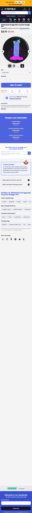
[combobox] (14, 12)
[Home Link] (10, 9)
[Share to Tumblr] (24, 239)
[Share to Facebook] (7, 239)
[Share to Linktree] (11, 239)
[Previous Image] (2, 51)
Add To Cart (16, 85)
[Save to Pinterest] (15, 239)
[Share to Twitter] (3, 239)
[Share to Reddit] (19, 239)
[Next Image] (29, 51)
